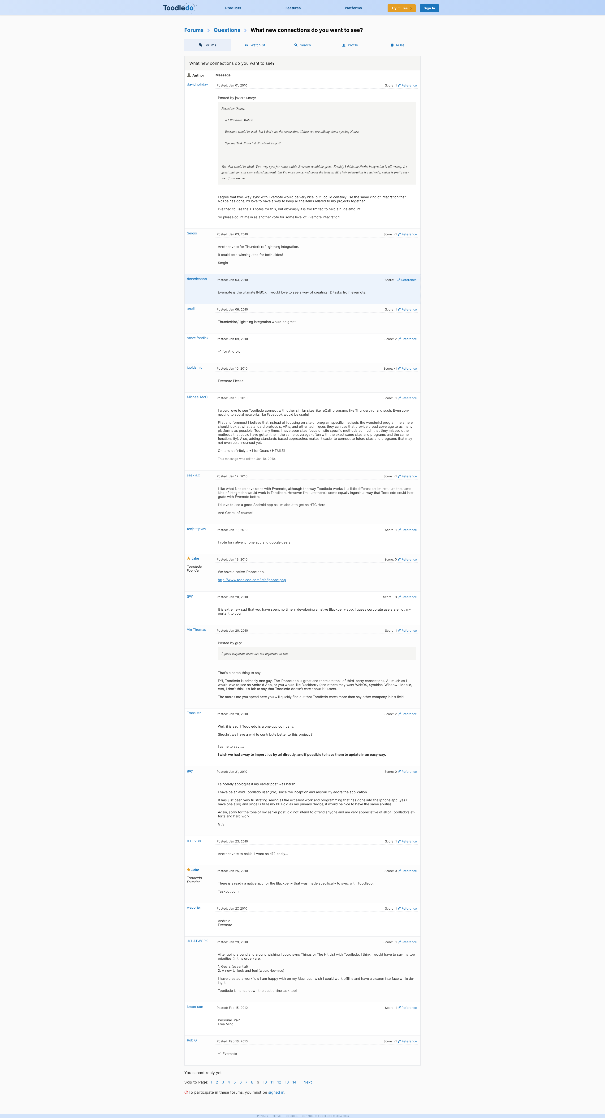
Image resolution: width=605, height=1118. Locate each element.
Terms (276, 1116)
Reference (409, 85)
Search (305, 45)
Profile (353, 45)
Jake (195, 558)
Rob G (192, 1040)
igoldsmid (195, 367)
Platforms (353, 8)
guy (190, 596)
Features (293, 8)
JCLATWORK (197, 941)
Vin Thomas (196, 629)
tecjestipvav (196, 529)
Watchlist (258, 45)
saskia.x (193, 475)
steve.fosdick (197, 338)
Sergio (192, 233)
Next (307, 1082)
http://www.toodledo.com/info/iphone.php (252, 580)
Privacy (262, 1116)
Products (233, 8)
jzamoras (194, 840)
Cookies (292, 1116)
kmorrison (195, 1007)
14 (294, 1082)
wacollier (194, 907)
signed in (276, 1092)
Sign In (429, 8)
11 (272, 1082)
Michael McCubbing (202, 397)
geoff (191, 308)
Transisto (194, 713)
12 (279, 1082)
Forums (194, 30)
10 (265, 1082)
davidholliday (197, 84)
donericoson (197, 279)
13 (287, 1082)
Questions (227, 30)
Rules (400, 45)
